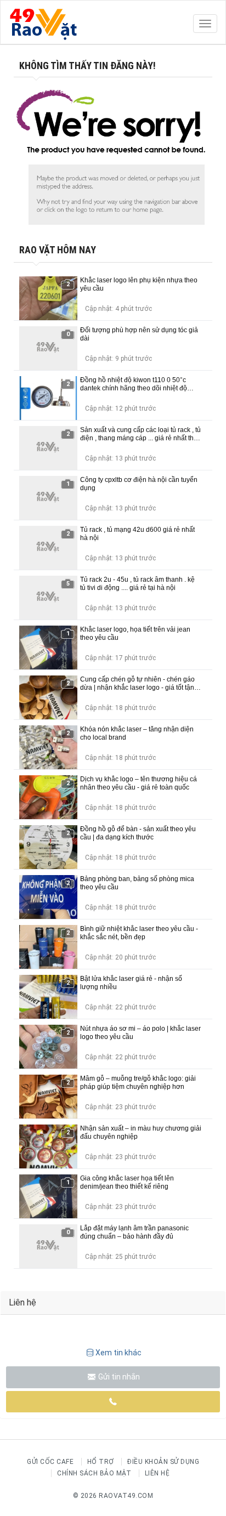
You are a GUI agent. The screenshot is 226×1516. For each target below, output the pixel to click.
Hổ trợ (100, 1462)
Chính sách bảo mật (94, 1473)
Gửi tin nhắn (118, 1376)
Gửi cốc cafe (50, 1462)
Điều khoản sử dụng (163, 1462)
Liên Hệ (157, 1473)
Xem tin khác (118, 1352)
